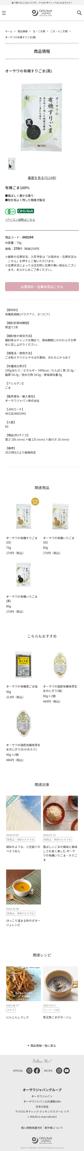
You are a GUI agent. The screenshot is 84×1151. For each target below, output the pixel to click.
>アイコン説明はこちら (20, 220)
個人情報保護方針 (31, 1128)
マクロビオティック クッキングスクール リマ (42, 1111)
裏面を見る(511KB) (42, 177)
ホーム (8, 31)
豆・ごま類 (39, 31)
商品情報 (23, 31)
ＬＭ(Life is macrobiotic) (42, 1116)
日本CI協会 (42, 1106)
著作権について (53, 1128)
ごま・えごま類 (58, 31)
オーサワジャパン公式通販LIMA (42, 1101)
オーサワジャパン (42, 1096)
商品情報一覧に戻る (43, 1045)
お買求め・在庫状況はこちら (42, 286)
